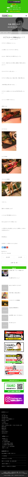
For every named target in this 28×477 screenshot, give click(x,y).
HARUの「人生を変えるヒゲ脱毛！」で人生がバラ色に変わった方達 (12, 425)
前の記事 (8, 257)
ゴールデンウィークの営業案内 (14, 300)
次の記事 (20, 257)
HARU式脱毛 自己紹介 (5, 417)
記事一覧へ (13, 262)
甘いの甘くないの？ (12, 322)
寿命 (8, 253)
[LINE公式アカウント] (14, 392)
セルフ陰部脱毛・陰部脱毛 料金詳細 (7, 444)
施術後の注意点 (4, 428)
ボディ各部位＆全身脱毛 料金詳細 (7, 443)
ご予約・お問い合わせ (5, 423)
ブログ (5, 32)
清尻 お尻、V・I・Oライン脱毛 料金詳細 (8, 446)
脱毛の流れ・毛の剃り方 (5, 420)
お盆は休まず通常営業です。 (14, 307)
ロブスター (5, 253)
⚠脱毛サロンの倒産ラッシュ (6, 463)
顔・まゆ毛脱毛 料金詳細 (6, 441)
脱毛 (10, 253)
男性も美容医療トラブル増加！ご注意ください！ (9, 453)
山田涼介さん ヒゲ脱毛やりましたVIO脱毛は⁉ (9, 466)
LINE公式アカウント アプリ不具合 (7, 458)
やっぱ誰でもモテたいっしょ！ (14, 277)
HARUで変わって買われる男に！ (15, 292)
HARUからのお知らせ (5, 431)
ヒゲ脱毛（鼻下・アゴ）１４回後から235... (16, 270)
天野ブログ (9, 32)
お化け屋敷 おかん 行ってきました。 (16, 315)
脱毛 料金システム (5, 438)
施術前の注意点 (4, 426)
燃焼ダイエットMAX (5, 447)
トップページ (4, 414)
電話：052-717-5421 (20, 472)
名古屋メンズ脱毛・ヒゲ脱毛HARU (10, 472)
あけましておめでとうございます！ (15, 285)
